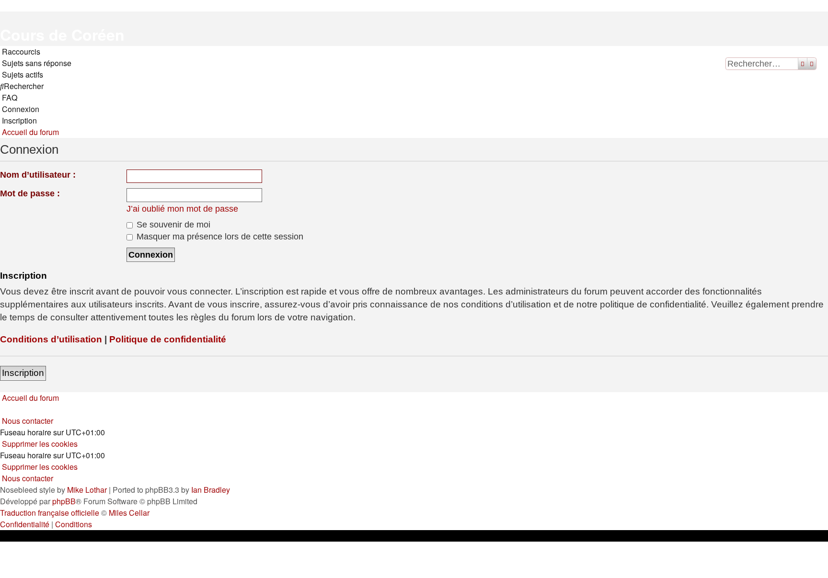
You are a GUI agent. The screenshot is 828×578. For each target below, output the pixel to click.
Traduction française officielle (49, 512)
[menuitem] (35, 63)
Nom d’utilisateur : (38, 175)
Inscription (23, 373)
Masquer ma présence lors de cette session (218, 236)
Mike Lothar (87, 489)
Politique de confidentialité (167, 339)
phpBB (64, 501)
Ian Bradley (210, 489)
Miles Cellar (129, 512)
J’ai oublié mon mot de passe (182, 209)
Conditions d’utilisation (51, 339)
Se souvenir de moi (172, 224)
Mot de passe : (30, 193)
